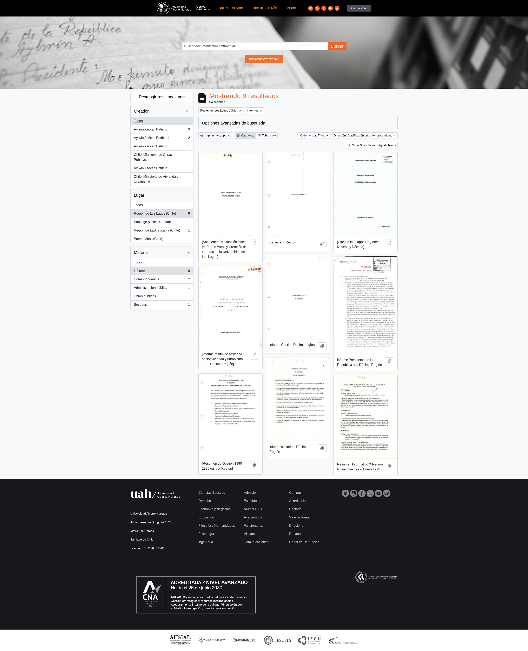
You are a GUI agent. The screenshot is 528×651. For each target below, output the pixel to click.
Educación (206, 517)
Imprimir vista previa (217, 135)
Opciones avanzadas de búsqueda (233, 123)
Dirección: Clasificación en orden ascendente (363, 135)
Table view (268, 135)
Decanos (295, 534)
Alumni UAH (253, 509)
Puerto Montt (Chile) (162, 240)
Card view (247, 135)
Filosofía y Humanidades (216, 525)
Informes (162, 272)
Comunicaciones (256, 542)
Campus (295, 492)
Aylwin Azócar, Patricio (162, 147)
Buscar (337, 46)
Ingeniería (205, 542)
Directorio (296, 525)
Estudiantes (252, 501)
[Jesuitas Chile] (244, 640)
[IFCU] (309, 640)
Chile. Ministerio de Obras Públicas (162, 157)
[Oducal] (344, 640)
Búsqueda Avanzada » (264, 59)
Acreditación (298, 501)
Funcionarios (253, 525)
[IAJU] (211, 640)
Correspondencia (162, 280)
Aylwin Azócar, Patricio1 (162, 139)
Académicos (253, 517)
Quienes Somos (231, 8)
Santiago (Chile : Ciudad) (162, 223)
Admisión (251, 492)
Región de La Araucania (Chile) (162, 232)
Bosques (162, 306)
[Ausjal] (180, 640)
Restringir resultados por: (162, 97)
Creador (141, 111)
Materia (141, 252)
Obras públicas (162, 297)
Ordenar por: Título (313, 135)
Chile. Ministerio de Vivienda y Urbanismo (162, 179)
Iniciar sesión (358, 8)
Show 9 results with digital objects (373, 145)
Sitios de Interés (263, 8)
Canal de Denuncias (304, 542)
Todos (138, 121)
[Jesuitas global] (277, 640)
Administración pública (162, 289)
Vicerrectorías (299, 517)
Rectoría (295, 509)
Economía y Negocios (214, 509)
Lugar (139, 195)
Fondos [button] (290, 8)
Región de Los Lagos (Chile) (162, 215)
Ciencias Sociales (211, 492)
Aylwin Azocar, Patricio (162, 131)
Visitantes (251, 534)
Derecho (204, 501)
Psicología (206, 534)
